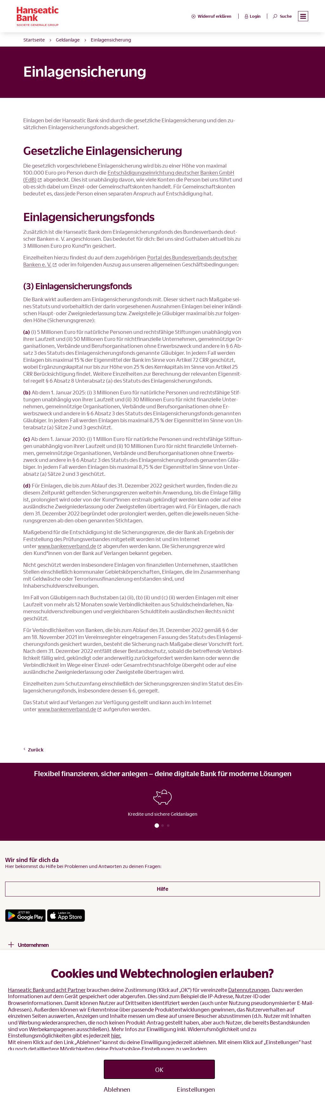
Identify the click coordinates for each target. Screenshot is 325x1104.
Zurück (35, 749)
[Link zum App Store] (66, 915)
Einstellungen (196, 1089)
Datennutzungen (248, 990)
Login (255, 16)
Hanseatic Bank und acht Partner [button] (47, 990)
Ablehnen (117, 1089)
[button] (303, 16)
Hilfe (162, 889)
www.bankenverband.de (67, 546)
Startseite (34, 39)
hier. (116, 1035)
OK (159, 1069)
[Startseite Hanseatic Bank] (104, 16)
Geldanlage (68, 39)
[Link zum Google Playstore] (25, 915)
